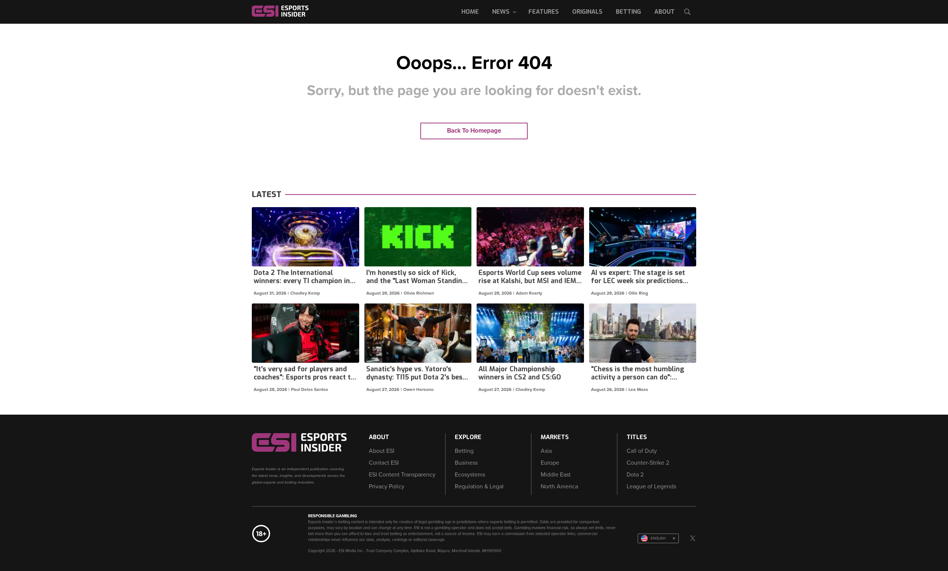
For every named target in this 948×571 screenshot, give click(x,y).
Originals (587, 12)
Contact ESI (384, 463)
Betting (628, 12)
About (664, 12)
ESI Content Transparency (402, 474)
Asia (546, 451)
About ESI (381, 451)
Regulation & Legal (479, 486)
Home (470, 12)
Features (543, 12)
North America (559, 486)
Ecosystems (470, 474)
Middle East (556, 474)
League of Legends (651, 486)
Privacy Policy (386, 486)
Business (466, 463)
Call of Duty (642, 451)
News (501, 12)
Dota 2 (635, 474)
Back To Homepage (474, 131)
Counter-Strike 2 (648, 463)
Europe (550, 463)
